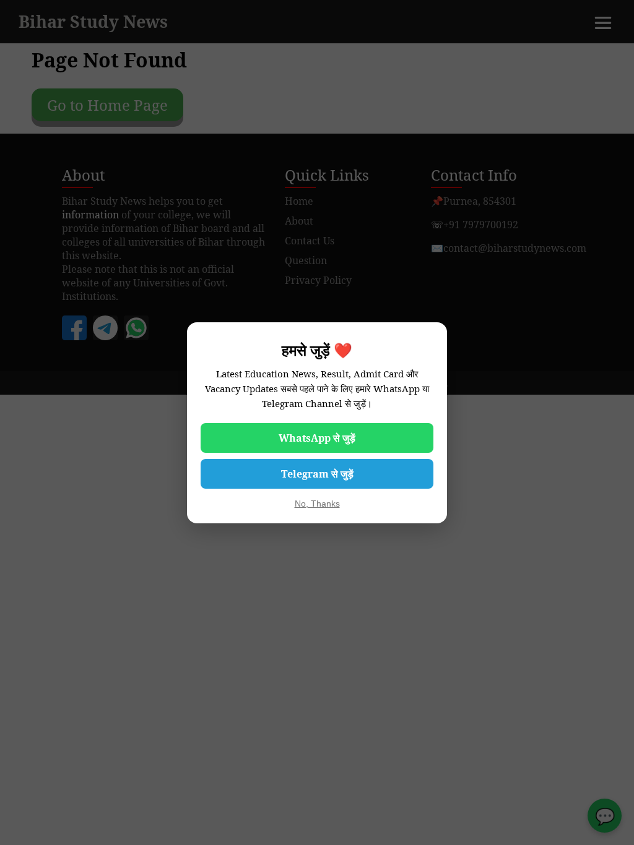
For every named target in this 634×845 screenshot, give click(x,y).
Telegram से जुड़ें (317, 474)
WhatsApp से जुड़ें (317, 438)
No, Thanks (317, 503)
